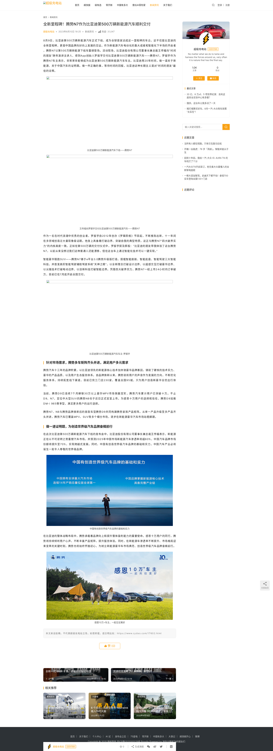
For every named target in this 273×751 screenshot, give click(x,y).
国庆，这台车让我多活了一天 (201, 103)
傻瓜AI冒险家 (139, 5)
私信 (214, 78)
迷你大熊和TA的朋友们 (174, 741)
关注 (200, 78)
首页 (77, 5)
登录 (220, 5)
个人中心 (96, 736)
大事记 (172, 736)
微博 (197, 736)
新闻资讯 (154, 5)
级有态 (98, 5)
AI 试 (108, 736)
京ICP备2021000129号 (128, 741)
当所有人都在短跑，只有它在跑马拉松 (203, 143)
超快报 (87, 5)
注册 (227, 5)
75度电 (95, 697)
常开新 (109, 5)
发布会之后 (120, 736)
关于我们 (167, 5)
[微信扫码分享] (148, 746)
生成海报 (139, 746)
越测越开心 (185, 736)
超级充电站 (48, 31)
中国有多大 (122, 5)
